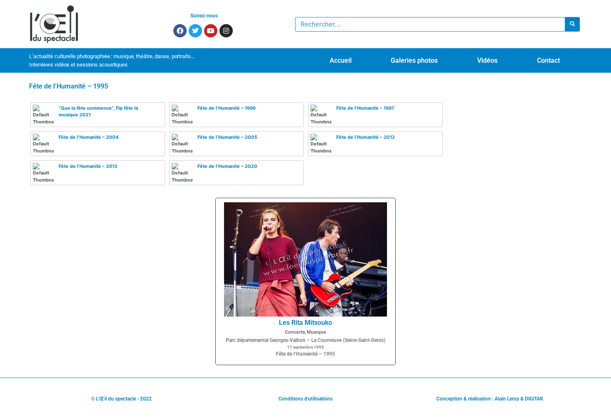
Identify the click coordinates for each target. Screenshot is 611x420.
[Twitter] (195, 30)
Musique (316, 332)
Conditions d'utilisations (305, 399)
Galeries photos (414, 60)
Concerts (295, 332)
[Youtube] (210, 30)
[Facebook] (180, 30)
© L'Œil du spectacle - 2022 (121, 399)
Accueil (341, 60)
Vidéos (487, 60)
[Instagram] (226, 30)
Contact (548, 60)
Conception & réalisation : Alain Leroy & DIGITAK (489, 399)
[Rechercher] (572, 24)
